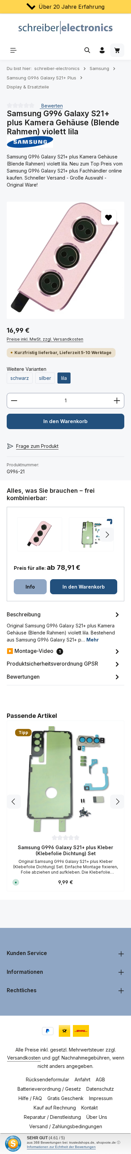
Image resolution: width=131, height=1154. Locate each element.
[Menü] (13, 50)
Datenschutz (100, 1089)
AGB (100, 1079)
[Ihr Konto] (102, 50)
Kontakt (89, 1107)
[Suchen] (87, 50)
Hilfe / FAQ (30, 1098)
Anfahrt (82, 1079)
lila (64, 378)
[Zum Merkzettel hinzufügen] (108, 217)
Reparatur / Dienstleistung (52, 1117)
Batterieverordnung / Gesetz (49, 1089)
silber (45, 378)
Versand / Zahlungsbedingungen (65, 1126)
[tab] (64, 626)
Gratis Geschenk (65, 1098)
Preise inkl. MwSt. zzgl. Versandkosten (45, 339)
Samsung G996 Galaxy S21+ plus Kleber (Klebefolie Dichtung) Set (65, 850)
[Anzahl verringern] (14, 400)
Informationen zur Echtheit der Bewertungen (61, 1147)
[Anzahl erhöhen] (117, 400)
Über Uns (96, 1117)
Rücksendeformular (47, 1079)
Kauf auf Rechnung (55, 1107)
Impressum (101, 1098)
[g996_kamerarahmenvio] (65, 260)
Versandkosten (24, 1058)
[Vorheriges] (14, 802)
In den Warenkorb (65, 421)
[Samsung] (65, 142)
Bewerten (51, 105)
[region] (65, 260)
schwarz (19, 378)
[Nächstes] (117, 802)
